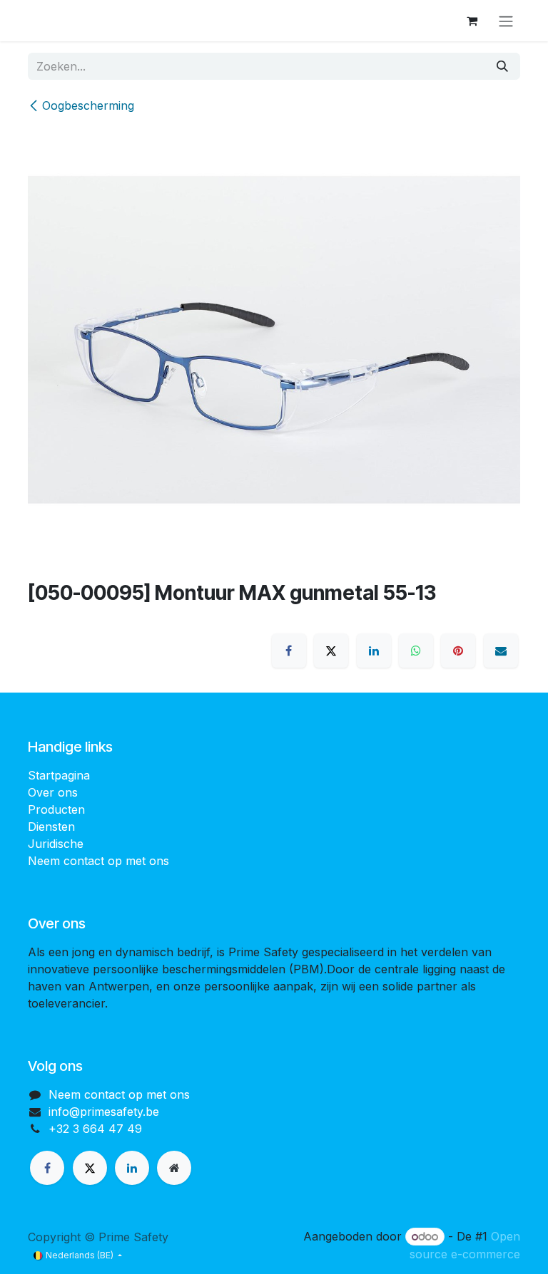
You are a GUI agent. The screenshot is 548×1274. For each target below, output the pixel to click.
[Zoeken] (502, 66)
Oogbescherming (88, 105)
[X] (331, 650)
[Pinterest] (458, 650)
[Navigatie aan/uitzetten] (506, 21)
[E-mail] (501, 650)
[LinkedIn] (374, 650)
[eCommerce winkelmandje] (471, 20)
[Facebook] (289, 650)
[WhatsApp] (416, 650)
